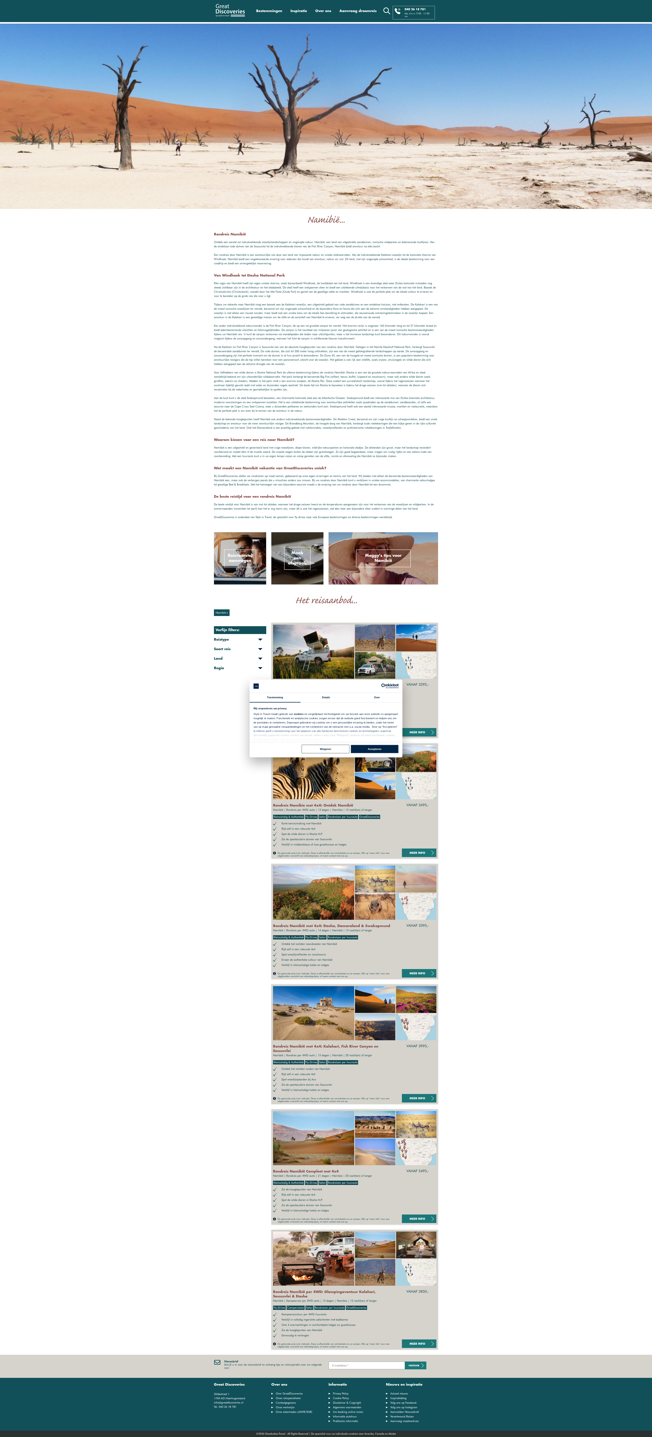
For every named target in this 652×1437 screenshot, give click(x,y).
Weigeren (325, 749)
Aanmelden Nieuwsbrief (404, 1412)
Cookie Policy (341, 1398)
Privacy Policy (340, 1393)
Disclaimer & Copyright (347, 1402)
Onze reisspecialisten (288, 1398)
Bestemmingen (269, 11)
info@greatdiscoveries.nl (228, 1402)
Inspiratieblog (398, 1398)
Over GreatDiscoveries (289, 1393)
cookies (299, 714)
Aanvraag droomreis (358, 11)
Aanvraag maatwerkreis (404, 1421)
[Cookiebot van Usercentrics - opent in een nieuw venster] (384, 686)
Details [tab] (326, 697)
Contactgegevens (286, 1402)
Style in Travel (263, 517)
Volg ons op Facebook (403, 1402)
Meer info (417, 732)
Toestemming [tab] (275, 697)
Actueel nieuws (399, 1393)
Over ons (323, 11)
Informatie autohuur (345, 1416)
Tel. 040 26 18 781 (225, 1406)
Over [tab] (377, 697)
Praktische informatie (345, 1421)
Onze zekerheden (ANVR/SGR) (294, 1412)
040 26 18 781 (415, 9)
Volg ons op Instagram (403, 1407)
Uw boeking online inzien (348, 1412)
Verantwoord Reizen (402, 1416)
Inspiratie (299, 11)
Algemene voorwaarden (347, 1407)
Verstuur (414, 1366)
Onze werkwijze (285, 1407)
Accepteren (374, 749)
